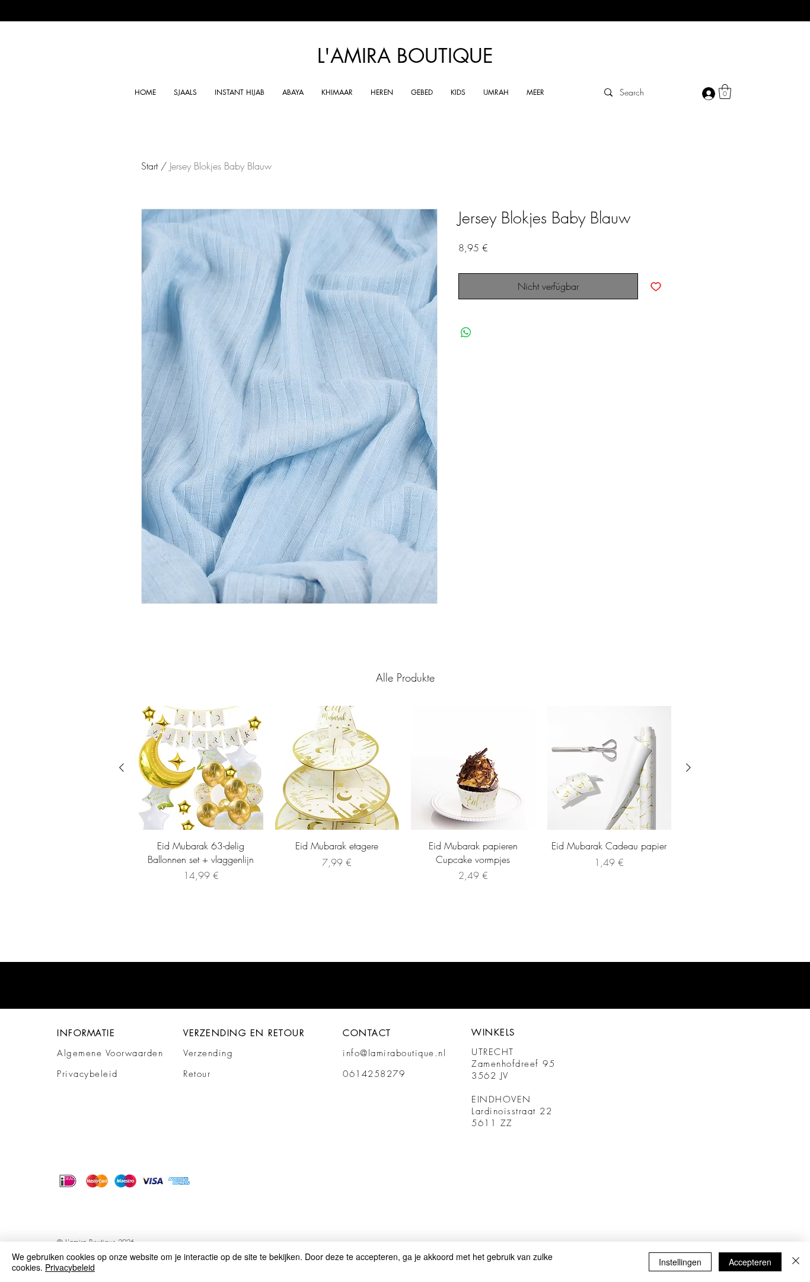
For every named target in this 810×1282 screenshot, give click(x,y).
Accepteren (750, 1262)
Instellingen (680, 1262)
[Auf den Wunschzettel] (656, 286)
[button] (185, 92)
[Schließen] (796, 1262)
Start (149, 165)
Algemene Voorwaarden (110, 1053)
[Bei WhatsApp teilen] (466, 332)
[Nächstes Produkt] (688, 767)
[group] (405, 794)
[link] (725, 91)
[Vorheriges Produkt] (121, 767)
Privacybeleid (87, 1074)
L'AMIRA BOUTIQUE (405, 56)
